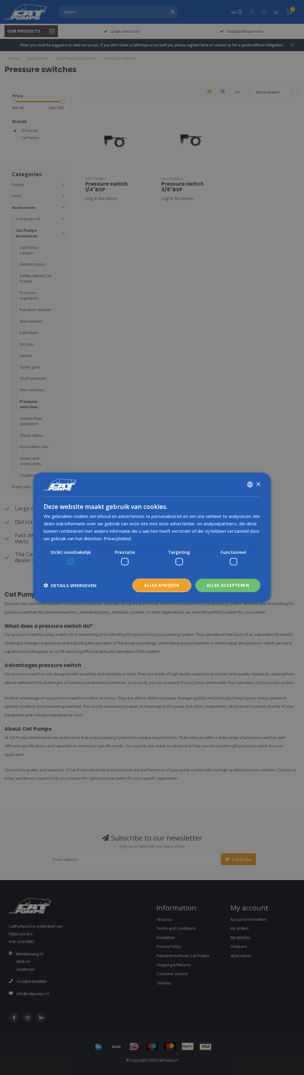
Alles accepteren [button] (228, 585)
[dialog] (152, 538)
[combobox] (250, 485)
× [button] (258, 484)
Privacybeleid (117, 538)
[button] (70, 585)
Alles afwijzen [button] (162, 585)
